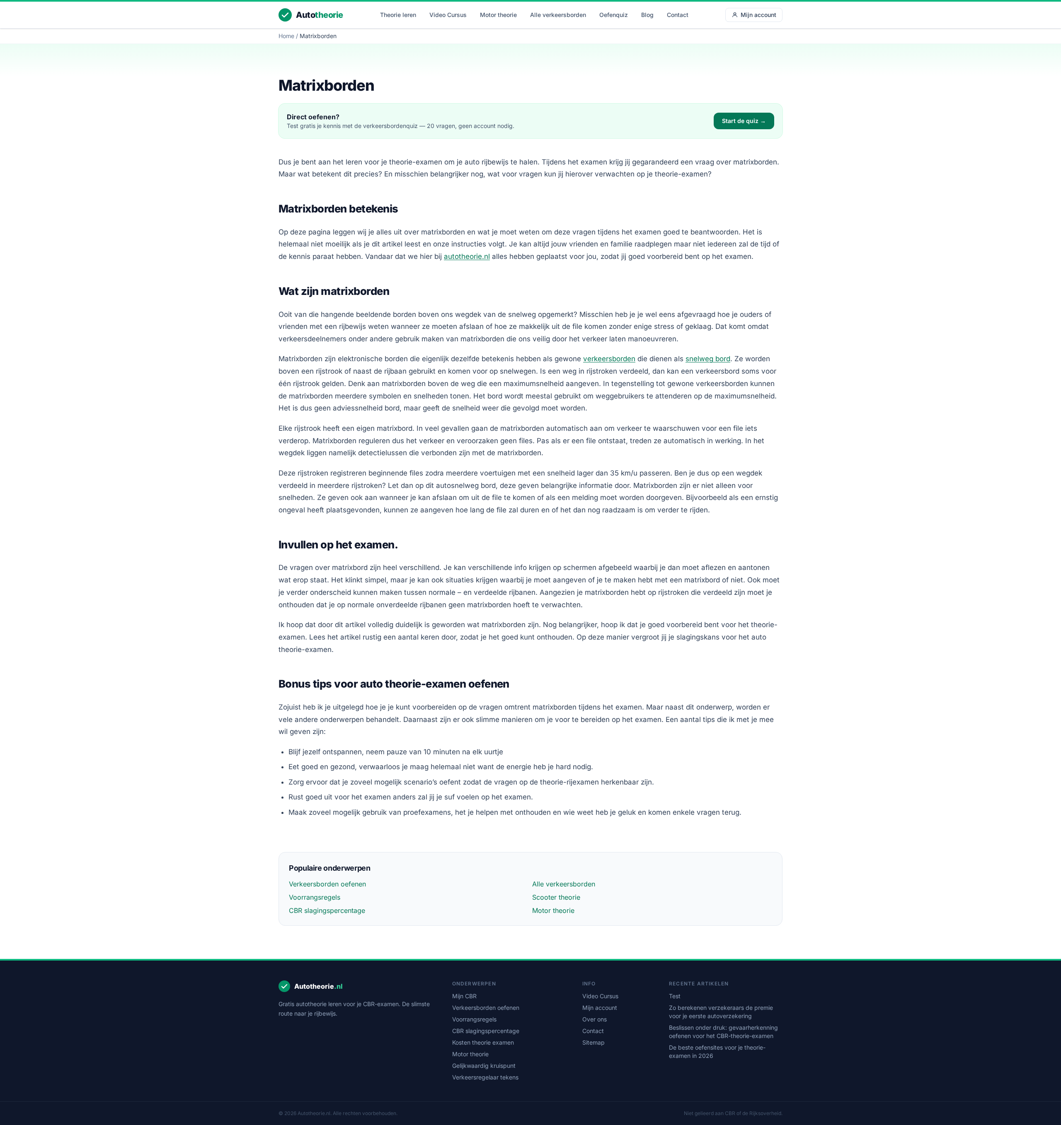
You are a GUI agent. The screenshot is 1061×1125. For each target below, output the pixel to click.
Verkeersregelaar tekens (485, 1077)
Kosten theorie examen (483, 1042)
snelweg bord (708, 359)
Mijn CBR (464, 995)
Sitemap (593, 1042)
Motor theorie (498, 14)
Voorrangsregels (314, 897)
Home (286, 35)
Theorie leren (398, 14)
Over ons (594, 1019)
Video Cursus (448, 14)
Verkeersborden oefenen (327, 884)
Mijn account (758, 14)
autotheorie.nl (467, 256)
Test (675, 995)
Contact (677, 14)
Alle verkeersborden (558, 14)
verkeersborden (609, 359)
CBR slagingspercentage (327, 910)
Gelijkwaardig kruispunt (484, 1065)
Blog (647, 14)
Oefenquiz (613, 14)
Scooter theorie (556, 897)
